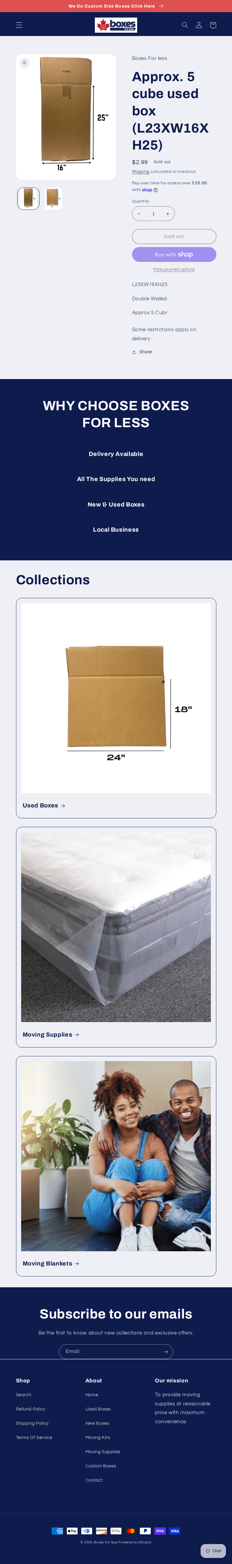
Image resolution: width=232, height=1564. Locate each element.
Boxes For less (105, 1542)
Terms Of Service (34, 1437)
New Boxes (97, 1423)
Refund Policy (30, 1409)
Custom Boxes (100, 1466)
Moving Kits (97, 1437)
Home (91, 1395)
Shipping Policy (32, 1423)
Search (23, 1395)
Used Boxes (41, 805)
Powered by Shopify (134, 1542)
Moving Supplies (47, 1034)
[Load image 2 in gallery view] (53, 199)
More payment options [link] (174, 270)
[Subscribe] (166, 1351)
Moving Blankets (47, 1263)
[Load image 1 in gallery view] (28, 199)
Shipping (141, 172)
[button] (19, 25)
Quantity (141, 201)
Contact (94, 1480)
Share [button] (145, 352)
